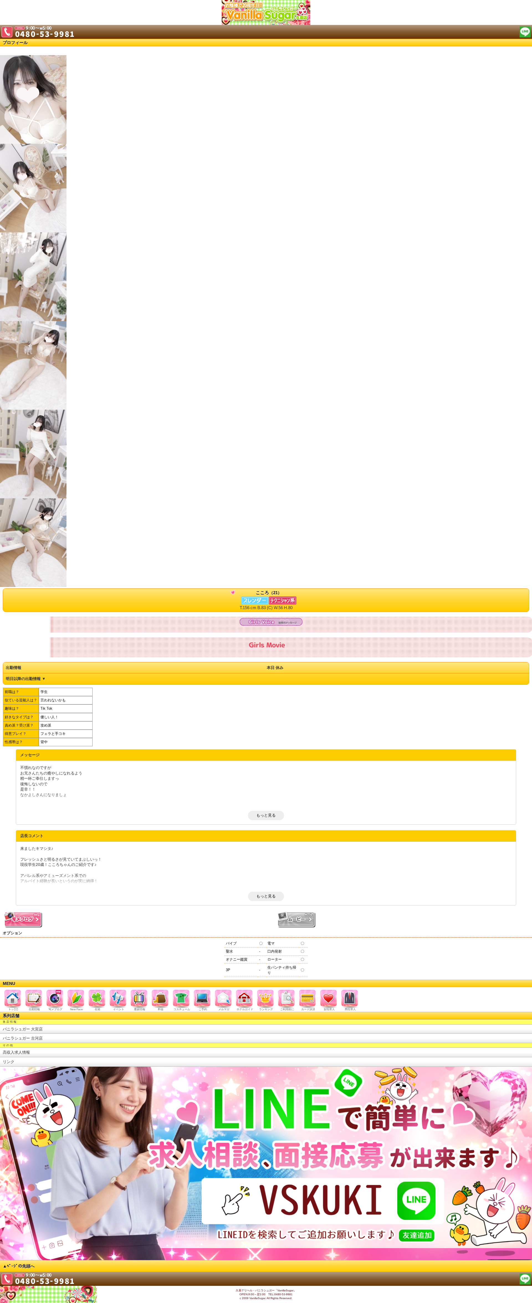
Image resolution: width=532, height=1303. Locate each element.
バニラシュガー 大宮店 (23, 1029)
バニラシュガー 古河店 (23, 1038)
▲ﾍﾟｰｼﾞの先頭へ (19, 1266)
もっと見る (266, 815)
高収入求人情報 (16, 1052)
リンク (8, 1062)
